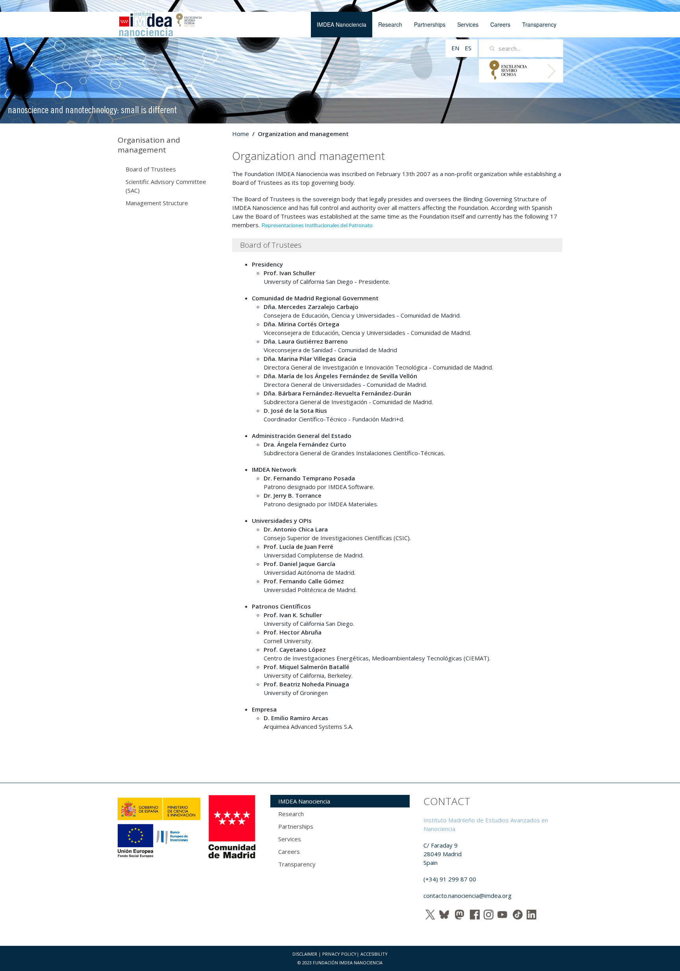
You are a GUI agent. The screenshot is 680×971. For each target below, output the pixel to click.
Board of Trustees (151, 169)
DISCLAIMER (304, 954)
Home (240, 134)
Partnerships (429, 24)
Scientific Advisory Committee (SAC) (166, 186)
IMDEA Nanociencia (341, 24)
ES (468, 48)
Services (468, 24)
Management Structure (157, 203)
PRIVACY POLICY (339, 954)
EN (456, 48)
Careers (500, 24)
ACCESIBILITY (374, 954)
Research (390, 24)
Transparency (539, 24)
